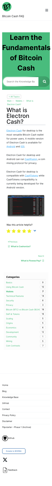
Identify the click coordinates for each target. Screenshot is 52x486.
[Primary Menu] (47, 10)
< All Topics (14, 96)
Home (5, 385)
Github (11, 438)
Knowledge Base (10, 397)
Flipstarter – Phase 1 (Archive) (16, 427)
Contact (6, 409)
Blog (4, 391)
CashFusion (31, 159)
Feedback (12, 470)
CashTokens (31, 175)
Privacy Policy (9, 415)
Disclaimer (7, 421)
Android (10, 146)
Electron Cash (14, 130)
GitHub (5, 403)
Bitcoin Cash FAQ (13, 16)
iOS (22, 146)
